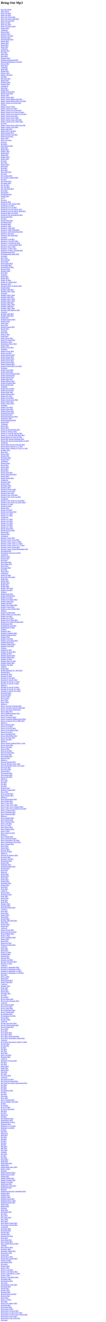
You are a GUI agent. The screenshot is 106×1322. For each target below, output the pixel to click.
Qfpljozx (4, 105)
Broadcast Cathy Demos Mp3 (10, 204)
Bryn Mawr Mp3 (6, 1034)
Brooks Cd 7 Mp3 (7, 527)
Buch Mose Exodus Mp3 (9, 1223)
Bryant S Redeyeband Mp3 (10, 1025)
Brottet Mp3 (5, 669)
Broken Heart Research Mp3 (10, 374)
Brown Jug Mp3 (6, 739)
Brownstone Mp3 (6, 773)
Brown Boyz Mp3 (7, 715)
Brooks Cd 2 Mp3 (7, 515)
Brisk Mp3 (4, 69)
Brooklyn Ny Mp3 (7, 504)
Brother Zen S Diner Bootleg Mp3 (12, 622)
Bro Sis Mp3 (5, 185)
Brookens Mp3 (6, 482)
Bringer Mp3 (5, 28)
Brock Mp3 (4, 262)
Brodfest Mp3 (5, 288)
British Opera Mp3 (7, 93)
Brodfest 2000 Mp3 (7, 316)
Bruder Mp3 (5, 863)
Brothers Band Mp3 (7, 642)
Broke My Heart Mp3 (8, 340)
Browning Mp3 (6, 769)
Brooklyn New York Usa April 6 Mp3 (13, 502)
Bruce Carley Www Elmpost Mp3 (12, 807)
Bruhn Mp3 (4, 874)
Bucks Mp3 (4, 1298)
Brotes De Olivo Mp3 (8, 577)
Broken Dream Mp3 (7, 362)
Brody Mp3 (4, 323)
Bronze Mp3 (5, 467)
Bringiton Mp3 (6, 37)
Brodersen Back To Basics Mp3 (11, 286)
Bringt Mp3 (4, 45)
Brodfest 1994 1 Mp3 (8, 291)
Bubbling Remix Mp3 (8, 1202)
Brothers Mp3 (5, 637)
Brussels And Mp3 (7, 960)
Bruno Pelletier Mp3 (7, 934)
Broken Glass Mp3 (7, 370)
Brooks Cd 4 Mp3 (7, 521)
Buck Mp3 (4, 1238)
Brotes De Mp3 (6, 575)
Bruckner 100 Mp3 (7, 859)
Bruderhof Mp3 (6, 865)
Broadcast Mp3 (6, 202)
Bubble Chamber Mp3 (8, 1180)
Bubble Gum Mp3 (7, 1182)
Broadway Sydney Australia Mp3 (12, 250)
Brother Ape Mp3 (6, 590)
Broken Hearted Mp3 (8, 375)
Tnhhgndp (4, 30)
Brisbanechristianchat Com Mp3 (11, 62)
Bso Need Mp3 (6, 1075)
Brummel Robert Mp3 (8, 907)
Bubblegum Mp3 (6, 1184)
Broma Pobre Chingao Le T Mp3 (12, 446)
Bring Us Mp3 (5, 23)
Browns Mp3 (5, 771)
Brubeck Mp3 (5, 788)
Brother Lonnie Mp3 (7, 607)
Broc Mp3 (4, 258)
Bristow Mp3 (5, 73)
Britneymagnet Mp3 (7, 133)
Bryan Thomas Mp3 (7, 1012)
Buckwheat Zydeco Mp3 (9, 1316)
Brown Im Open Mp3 (8, 738)
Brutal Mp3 (4, 978)
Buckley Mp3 (5, 1290)
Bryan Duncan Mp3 (7, 1005)
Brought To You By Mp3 (9, 680)
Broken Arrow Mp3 (7, 351)
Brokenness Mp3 (6, 418)
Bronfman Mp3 (6, 458)
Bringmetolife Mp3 (7, 39)
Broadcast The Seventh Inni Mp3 (12, 215)
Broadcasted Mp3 (6, 217)
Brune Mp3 (4, 917)
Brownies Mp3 (6, 767)
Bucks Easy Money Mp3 (9, 1303)
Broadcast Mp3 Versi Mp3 (9, 213)
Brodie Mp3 (5, 318)
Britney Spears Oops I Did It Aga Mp (13, 125)
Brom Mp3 (4, 426)
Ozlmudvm (4, 86)
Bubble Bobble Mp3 (7, 1178)
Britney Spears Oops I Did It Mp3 (12, 121)
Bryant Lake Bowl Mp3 (9, 1023)
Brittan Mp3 (5, 149)
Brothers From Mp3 (7, 646)
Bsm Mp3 (4, 1072)
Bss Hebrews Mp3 (7, 1090)
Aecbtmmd (4, 1227)
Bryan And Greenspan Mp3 (10, 1001)
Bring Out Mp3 (6, 13)
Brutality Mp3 (5, 986)
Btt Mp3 (3, 1145)
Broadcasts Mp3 (6, 222)
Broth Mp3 (4, 579)
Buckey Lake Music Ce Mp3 (10, 1273)
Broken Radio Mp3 (7, 385)
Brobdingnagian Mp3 (8, 252)
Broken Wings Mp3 (7, 411)
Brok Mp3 (4, 332)
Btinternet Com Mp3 (7, 1128)
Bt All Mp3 (4, 1105)
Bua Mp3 (4, 1158)
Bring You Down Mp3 (8, 26)
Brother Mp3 (5, 586)
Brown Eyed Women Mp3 (9, 730)
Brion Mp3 (4, 54)
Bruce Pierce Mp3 (7, 827)
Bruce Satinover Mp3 (8, 833)
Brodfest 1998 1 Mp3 (8, 308)
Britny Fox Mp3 (6, 140)
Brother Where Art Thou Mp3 (10, 614)
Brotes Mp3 (5, 571)
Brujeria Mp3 (5, 893)
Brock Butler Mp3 (7, 263)
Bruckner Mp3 (5, 857)
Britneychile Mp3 (6, 129)
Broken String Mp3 (7, 402)
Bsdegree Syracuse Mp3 (9, 1061)
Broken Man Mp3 (7, 379)
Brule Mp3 (4, 902)
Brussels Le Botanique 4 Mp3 (10, 969)
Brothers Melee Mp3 (7, 657)
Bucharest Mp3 (6, 1230)
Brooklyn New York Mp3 (9, 495)
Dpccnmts (4, 1096)
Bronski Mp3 (5, 459)
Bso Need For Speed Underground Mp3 (14, 1083)
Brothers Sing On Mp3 (8, 661)
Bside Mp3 (4, 1068)
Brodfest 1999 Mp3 (7, 314)
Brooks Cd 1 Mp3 (7, 514)
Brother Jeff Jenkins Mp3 (9, 605)
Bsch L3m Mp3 (6, 1055)
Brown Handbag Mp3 (8, 734)
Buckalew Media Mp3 (8, 1251)
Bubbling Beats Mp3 (7, 1199)
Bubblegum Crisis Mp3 (8, 1186)
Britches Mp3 (5, 84)
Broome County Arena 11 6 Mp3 (11, 543)
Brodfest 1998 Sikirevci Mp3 (10, 310)
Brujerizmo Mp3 (6, 894)
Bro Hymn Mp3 (6, 181)
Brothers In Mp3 (6, 650)
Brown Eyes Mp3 (7, 732)
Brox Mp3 (4, 781)
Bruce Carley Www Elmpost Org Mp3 (13, 809)
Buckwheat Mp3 (6, 1307)
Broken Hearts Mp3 (7, 377)
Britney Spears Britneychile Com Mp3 (13, 101)
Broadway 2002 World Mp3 (10, 230)
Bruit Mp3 (4, 887)
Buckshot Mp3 (6, 1305)
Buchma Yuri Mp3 (7, 1236)
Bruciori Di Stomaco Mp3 (9, 855)
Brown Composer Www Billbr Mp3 (13, 721)
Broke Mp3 (4, 336)
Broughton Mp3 (6, 693)
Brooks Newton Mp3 (8, 530)
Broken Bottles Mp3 (7, 359)
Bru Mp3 (4, 786)
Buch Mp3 (4, 1221)
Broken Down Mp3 (7, 360)
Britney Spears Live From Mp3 (11, 110)
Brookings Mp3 (6, 486)
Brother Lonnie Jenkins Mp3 (10, 609)
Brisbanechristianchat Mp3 (9, 60)
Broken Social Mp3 (7, 398)
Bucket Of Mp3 (6, 1260)
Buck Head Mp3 (6, 1240)
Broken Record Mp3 (7, 388)
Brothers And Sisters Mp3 (9, 641)
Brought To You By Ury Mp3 (10, 689)
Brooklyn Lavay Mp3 (8, 491)
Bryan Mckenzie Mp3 (8, 1010)
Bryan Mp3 (4, 997)
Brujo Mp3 (4, 896)
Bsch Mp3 (4, 1053)
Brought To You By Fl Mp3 (10, 683)
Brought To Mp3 (6, 676)
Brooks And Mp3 (6, 510)
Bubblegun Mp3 (6, 1188)
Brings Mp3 (5, 43)
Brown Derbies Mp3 (7, 725)
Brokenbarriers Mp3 (7, 413)
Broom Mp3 (5, 532)
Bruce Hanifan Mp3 (7, 818)
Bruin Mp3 (4, 878)
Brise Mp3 (4, 65)
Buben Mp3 (5, 1204)
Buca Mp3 (4, 1216)
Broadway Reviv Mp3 (8, 247)
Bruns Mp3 (4, 941)
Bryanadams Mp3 (7, 1014)
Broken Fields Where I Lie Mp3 (11, 366)
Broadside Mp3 (6, 224)
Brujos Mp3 (5, 898)
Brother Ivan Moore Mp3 (9, 599)
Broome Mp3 (5, 534)
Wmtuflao (4, 349)
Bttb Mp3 (4, 1148)
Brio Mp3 (4, 52)
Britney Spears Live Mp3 (9, 108)
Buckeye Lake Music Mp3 (9, 1277)
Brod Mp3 (4, 273)
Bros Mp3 (4, 560)
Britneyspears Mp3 (7, 136)
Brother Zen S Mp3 (7, 618)
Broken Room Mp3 (7, 390)
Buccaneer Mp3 (6, 1217)
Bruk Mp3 (4, 900)
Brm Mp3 (4, 168)
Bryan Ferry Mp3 (6, 1006)
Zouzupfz (4, 237)
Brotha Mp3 (5, 581)
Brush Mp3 (4, 950)
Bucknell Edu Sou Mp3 (8, 1294)
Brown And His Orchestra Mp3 (11, 706)
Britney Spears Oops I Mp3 (10, 118)
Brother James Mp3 (7, 601)
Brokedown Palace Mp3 (9, 344)
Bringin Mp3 (5, 32)
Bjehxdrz (4, 1171)
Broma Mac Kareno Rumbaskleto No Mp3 (15, 441)
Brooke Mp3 (5, 476)
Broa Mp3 (4, 191)
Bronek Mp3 (5, 456)
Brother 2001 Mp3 (7, 588)
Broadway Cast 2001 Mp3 (9, 241)
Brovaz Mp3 (5, 698)
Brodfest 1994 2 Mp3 (8, 295)
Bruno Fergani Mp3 (7, 930)
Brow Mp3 (4, 700)
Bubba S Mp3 (5, 1169)
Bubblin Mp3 (5, 1195)
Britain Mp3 (5, 80)
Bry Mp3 (4, 995)
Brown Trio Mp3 (6, 747)
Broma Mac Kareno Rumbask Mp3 (12, 439)
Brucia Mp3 (5, 848)
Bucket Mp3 (5, 1255)
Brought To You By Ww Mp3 (10, 691)
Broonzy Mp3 (5, 556)
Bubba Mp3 (5, 1165)
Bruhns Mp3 (5, 876)
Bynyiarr (4, 123)
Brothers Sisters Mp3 (8, 663)
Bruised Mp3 (5, 881)
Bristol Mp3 (5, 71)
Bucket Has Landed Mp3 (9, 1258)
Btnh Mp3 (4, 1135)
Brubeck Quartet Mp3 (8, 790)
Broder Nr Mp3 (6, 280)
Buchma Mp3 (5, 1234)
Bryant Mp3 (5, 1018)
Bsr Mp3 (4, 1087)
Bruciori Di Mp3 (6, 851)
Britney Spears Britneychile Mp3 (11, 99)
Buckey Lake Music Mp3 (9, 1272)
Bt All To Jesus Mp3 (7, 1109)
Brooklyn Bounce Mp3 (8, 489)
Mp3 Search (5, 11)
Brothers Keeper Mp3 (8, 655)
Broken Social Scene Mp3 (9, 400)
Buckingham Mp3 (7, 1281)
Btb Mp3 (4, 1111)
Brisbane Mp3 (5, 58)
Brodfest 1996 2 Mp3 (8, 304)
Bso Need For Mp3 (7, 1079)
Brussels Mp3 (5, 958)
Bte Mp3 (4, 1117)
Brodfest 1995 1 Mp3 (8, 299)
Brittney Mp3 (5, 157)
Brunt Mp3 (4, 949)
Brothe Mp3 (5, 584)
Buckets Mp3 (5, 1266)
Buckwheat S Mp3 (7, 1309)
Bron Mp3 (4, 452)
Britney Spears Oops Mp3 (9, 116)
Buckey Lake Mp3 (7, 1270)
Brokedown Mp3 (6, 342)
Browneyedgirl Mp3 (7, 753)
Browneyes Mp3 (6, 754)
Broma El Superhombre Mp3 (10, 430)
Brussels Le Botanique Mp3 (10, 967)
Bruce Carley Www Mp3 (9, 805)
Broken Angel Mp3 (7, 347)
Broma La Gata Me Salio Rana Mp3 (13, 435)
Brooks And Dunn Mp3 (8, 512)
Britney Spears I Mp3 (8, 107)
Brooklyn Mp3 (6, 487)
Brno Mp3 (4, 170)
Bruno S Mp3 (5, 935)
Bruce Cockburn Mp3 (8, 810)
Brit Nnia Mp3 (5, 79)
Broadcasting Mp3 (7, 220)
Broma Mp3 (5, 428)
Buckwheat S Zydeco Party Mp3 (11, 1313)
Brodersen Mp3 (6, 284)
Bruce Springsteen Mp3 (8, 838)
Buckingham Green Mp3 (9, 1285)
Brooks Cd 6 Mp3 (7, 525)
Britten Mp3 (5, 153)
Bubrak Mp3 (5, 1206)
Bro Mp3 (4, 174)
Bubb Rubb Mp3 (6, 1163)
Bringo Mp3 (5, 41)
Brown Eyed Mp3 (7, 726)
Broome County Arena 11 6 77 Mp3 (13, 545)
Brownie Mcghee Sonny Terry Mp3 (12, 766)
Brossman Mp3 (6, 568)
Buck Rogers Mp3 (7, 1247)
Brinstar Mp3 (5, 51)
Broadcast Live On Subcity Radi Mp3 (13, 211)
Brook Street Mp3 (7, 472)
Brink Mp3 (4, 47)
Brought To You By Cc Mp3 (10, 682)
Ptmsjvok (4, 872)
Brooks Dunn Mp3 (7, 528)
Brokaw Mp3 (5, 334)
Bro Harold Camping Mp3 (9, 178)
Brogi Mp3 (4, 325)
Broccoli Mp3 (5, 260)
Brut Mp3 (4, 975)
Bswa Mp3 (4, 1098)
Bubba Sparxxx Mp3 (8, 1174)
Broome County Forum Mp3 (10, 547)
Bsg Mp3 (4, 1064)
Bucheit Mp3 (5, 1232)
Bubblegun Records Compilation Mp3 (13, 1191)
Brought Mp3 (5, 672)
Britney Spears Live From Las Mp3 (12, 112)
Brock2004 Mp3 (6, 265)
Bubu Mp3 (4, 1210)
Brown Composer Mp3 (8, 717)
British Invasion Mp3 (8, 92)
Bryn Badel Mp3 (6, 1033)
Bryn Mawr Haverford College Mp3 (13, 1038)
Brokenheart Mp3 (6, 415)
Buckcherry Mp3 (6, 1253)
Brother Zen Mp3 (6, 616)
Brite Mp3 (4, 88)
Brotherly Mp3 (6, 631)
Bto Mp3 (4, 1137)
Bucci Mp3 (4, 1219)
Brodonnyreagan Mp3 (8, 319)
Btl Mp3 (3, 1130)
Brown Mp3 (5, 702)
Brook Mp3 (4, 471)
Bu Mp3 (3, 1156)
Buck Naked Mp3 (7, 1242)
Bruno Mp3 (4, 926)
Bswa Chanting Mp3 (7, 1100)
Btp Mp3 (4, 1139)
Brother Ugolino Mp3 (8, 612)
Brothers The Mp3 (7, 665)
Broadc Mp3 (5, 196)
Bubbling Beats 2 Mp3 (8, 1201)
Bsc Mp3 (4, 1051)
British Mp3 (5, 90)
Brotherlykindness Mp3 (8, 635)
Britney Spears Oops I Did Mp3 (11, 120)
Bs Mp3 (3, 1047)
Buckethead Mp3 (6, 1262)
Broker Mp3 (5, 422)
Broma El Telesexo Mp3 (9, 431)
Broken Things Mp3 (7, 403)
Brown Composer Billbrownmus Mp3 (13, 719)
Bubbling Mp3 (5, 1197)
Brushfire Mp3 (5, 954)
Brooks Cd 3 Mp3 (7, 519)
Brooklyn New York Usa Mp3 (11, 497)
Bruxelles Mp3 (6, 993)
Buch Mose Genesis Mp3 (9, 1225)
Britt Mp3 (4, 144)
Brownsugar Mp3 (6, 775)
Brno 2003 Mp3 (6, 172)
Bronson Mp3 (5, 463)
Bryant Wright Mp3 (7, 1027)
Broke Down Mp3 (7, 338)
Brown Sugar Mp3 (7, 745)
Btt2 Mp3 (4, 1146)
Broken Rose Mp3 (7, 392)
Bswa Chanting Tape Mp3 (9, 1102)
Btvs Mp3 (4, 1150)
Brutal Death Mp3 (7, 980)
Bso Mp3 (4, 1074)
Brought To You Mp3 (8, 678)
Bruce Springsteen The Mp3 (10, 840)
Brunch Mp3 (5, 915)
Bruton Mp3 (5, 991)
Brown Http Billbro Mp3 (9, 736)
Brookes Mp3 (5, 484)
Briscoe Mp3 (5, 64)
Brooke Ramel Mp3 (7, 478)
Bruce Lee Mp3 (6, 825)
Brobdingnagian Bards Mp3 (10, 254)
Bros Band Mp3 (6, 562)
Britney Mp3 (5, 95)
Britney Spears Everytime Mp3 (11, 103)
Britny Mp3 (4, 138)
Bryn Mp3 (4, 1031)
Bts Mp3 (4, 1143)
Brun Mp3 (4, 911)
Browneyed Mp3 (6, 751)
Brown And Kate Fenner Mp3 (11, 710)
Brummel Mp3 (5, 906)
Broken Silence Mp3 (7, 394)
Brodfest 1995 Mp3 (7, 297)
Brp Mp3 (4, 782)
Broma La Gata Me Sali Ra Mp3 (11, 433)
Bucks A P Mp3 (6, 1300)
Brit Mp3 (4, 77)
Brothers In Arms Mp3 (8, 652)
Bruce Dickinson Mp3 (8, 812)
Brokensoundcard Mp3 (8, 420)
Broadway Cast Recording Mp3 (11, 245)
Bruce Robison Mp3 (7, 829)
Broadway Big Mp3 (7, 234)
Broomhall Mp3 (6, 551)
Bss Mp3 (4, 1089)
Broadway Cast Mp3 (7, 239)
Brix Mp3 (4, 163)
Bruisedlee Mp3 (6, 883)
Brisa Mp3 (4, 56)
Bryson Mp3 (5, 1046)
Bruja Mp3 (4, 889)
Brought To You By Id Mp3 (10, 687)
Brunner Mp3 (5, 924)
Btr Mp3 (3, 1141)
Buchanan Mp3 (6, 1229)
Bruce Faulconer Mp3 (8, 814)
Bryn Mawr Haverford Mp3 (10, 1036)
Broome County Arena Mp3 (10, 540)
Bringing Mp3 (5, 34)
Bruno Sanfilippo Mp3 (8, 937)
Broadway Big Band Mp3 (9, 235)
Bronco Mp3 (5, 454)
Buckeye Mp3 (5, 1275)
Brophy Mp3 (5, 558)
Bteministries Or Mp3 (8, 1122)
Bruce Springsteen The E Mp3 (11, 842)
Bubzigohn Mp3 (6, 1212)
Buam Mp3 (4, 1160)
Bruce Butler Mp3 (7, 801)
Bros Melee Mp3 (6, 564)
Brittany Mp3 (5, 151)
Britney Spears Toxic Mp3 (9, 127)
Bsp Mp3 (4, 1085)
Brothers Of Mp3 (6, 659)
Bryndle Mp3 (5, 1044)
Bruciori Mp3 (5, 850)
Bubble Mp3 (5, 1176)
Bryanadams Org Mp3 (8, 1016)
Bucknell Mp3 (5, 1292)
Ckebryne (4, 891)
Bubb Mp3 (4, 1161)
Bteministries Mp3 (7, 1120)
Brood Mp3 (4, 469)
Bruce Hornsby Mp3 (7, 822)
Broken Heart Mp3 (7, 372)
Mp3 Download (6, 9)
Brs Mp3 (4, 784)
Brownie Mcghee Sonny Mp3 (10, 764)
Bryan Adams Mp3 (7, 999)
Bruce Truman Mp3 (7, 844)
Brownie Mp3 (5, 758)
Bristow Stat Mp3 (6, 75)
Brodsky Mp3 (5, 321)
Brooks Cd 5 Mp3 (7, 523)
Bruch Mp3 (4, 846)
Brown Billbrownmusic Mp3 (10, 713)
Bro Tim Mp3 (5, 187)
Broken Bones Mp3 (7, 357)
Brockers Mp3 (5, 271)
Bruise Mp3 (5, 879)
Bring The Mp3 (6, 15)
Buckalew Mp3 (6, 1249)
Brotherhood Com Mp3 (8, 626)
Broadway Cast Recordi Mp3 (10, 243)
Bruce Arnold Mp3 (7, 794)
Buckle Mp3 (5, 1288)
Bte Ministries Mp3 (7, 1118)
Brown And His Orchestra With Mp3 (13, 708)
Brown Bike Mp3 (6, 711)
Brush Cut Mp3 (6, 952)
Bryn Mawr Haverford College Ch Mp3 (14, 1042)
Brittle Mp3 (4, 155)
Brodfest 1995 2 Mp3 (8, 301)
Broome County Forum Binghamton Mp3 (14, 549)
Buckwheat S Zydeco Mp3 (10, 1311)
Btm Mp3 (4, 1132)
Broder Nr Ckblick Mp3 (9, 282)
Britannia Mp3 (5, 82)
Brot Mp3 (4, 570)
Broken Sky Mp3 (6, 396)
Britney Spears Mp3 (7, 97)
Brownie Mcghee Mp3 (8, 762)
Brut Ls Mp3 (5, 977)
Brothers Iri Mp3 (6, 654)
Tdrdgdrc (4, 1245)
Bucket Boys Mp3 (7, 1257)
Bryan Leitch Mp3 (7, 1008)
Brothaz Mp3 (5, 583)
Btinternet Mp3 (6, 1124)
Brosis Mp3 (4, 566)
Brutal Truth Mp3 (6, 982)
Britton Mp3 (5, 159)
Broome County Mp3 (8, 538)
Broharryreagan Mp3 (8, 327)
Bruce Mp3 (4, 792)
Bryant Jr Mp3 (5, 1019)
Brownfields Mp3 (6, 756)
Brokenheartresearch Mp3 (9, 416)
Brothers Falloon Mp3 (8, 644)
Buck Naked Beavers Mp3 (9, 1244)
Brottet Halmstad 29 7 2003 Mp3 (11, 670)
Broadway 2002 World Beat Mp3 (12, 232)
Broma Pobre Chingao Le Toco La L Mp (14, 448)
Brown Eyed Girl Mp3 (8, 728)
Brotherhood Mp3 (7, 624)
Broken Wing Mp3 (7, 409)
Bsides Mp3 (5, 1070)
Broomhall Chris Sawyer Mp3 (11, 553)
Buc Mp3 (4, 1214)
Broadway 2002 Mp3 (8, 228)
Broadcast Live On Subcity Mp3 (11, 209)
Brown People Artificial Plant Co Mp (13, 743)
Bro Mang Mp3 (6, 183)
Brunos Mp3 (5, 939)
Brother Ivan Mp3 (7, 598)
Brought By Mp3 (6, 674)
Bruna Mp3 (4, 913)
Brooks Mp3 (5, 508)
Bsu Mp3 (4, 1094)
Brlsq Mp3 (4, 166)
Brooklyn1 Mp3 (6, 506)
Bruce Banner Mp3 (7, 795)
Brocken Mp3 (5, 269)
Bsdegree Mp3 (5, 1057)
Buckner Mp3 (5, 1296)
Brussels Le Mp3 (6, 963)
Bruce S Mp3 (5, 831)
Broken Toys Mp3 (7, 407)
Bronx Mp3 (4, 465)
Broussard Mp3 (6, 695)
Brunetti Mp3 (5, 919)
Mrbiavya (4, 685)
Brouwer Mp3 (5, 697)
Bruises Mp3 (5, 885)
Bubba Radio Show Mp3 (9, 1167)
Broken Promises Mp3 (8, 383)
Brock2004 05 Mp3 (7, 267)
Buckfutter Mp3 (6, 1279)
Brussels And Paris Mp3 (9, 962)
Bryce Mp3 (4, 1029)
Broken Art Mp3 (6, 353)
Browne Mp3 (5, 749)
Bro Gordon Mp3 (6, 176)
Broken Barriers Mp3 (8, 355)
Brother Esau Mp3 (7, 594)
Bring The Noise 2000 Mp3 (10, 19)
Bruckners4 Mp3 (6, 861)
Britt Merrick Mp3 (7, 146)
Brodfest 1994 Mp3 (7, 290)
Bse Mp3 (4, 1062)
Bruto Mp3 (4, 990)
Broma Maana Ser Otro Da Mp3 (11, 437)
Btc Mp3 (4, 1113)
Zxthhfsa (4, 1152)
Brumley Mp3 (5, 904)
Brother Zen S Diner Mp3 (9, 620)
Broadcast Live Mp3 (7, 206)
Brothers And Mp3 (7, 639)
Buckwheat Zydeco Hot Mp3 (10, 1318)
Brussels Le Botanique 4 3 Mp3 (11, 971)
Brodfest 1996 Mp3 (7, 303)
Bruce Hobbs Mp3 (7, 820)
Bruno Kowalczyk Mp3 (8, 932)
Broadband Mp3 (6, 194)
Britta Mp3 (4, 148)
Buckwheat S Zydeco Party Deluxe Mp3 (14, 1314)
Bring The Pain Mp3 (7, 21)
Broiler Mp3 (5, 329)
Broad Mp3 (4, 192)
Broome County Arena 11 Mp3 (11, 542)
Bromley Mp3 (5, 450)
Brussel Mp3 (5, 956)
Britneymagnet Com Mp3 (9, 135)
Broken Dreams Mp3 (8, 364)
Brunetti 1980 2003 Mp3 (9, 921)
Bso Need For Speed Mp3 (9, 1081)
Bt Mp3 (3, 1104)
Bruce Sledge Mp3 (7, 837)
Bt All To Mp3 (5, 1107)
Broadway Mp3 (6, 226)
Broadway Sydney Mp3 (9, 248)
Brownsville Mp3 (6, 777)
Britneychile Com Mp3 (8, 131)
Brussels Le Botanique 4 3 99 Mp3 (12, 973)
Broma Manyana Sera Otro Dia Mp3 (13, 444)
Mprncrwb (4, 1115)
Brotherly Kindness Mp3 (9, 633)
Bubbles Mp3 (5, 1193)
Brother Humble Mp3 (8, 596)
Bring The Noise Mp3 (8, 17)
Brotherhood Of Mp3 (8, 627)
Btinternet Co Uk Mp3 (8, 1126)
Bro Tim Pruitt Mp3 (7, 189)
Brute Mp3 (4, 988)
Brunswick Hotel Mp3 (8, 945)
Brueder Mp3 (5, 868)
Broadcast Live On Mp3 (9, 207)
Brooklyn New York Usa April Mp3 (12, 500)
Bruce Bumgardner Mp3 (9, 799)
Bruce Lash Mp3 (6, 823)
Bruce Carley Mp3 (7, 803)
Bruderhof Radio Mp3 (8, 866)
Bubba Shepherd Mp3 (8, 1173)
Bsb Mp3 (4, 1049)
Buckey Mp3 (5, 1268)
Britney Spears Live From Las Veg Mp (13, 114)
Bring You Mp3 (6, 24)
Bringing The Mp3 (7, 36)
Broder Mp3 (5, 278)
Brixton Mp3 (5, 164)
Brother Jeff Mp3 (6, 603)
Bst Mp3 (4, 1092)
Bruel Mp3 (4, 870)
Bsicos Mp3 (5, 1066)
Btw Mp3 (4, 1154)
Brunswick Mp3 (6, 943)
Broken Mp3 (5, 346)
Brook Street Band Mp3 (9, 474)
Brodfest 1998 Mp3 (7, 306)
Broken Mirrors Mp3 (7, 381)
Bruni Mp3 (4, 922)
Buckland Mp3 (6, 1286)
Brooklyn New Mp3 (7, 493)
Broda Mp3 (4, 276)
